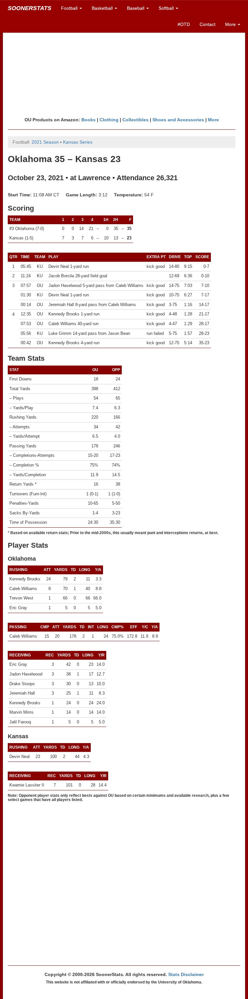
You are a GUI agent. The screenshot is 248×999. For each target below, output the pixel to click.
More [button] (231, 24)
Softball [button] (167, 8)
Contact (207, 24)
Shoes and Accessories (178, 119)
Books (88, 119)
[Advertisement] (124, 66)
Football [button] (70, 8)
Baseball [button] (136, 8)
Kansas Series (77, 142)
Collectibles (135, 119)
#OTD (184, 24)
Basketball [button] (103, 8)
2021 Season (45, 142)
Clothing (109, 119)
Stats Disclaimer (186, 974)
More (213, 119)
